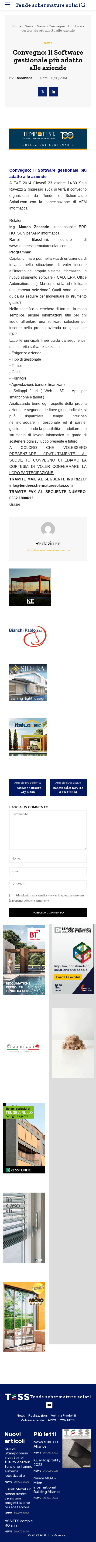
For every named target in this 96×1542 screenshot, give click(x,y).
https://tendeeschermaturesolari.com (48, 550)
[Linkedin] (53, 91)
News (29, 26)
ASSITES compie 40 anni (19, 1523)
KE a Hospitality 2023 (47, 1462)
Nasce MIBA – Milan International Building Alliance (47, 1485)
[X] (42, 91)
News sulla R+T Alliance (46, 1444)
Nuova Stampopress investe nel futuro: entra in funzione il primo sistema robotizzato (18, 1462)
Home (16, 26)
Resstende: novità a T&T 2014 (68, 790)
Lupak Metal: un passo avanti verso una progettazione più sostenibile (18, 1498)
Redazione (24, 78)
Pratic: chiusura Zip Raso (27, 790)
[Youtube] (49, 1405)
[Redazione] (48, 529)
